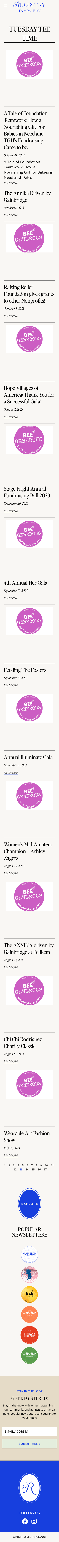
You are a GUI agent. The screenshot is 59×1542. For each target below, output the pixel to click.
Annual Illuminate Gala (28, 757)
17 (45, 1169)
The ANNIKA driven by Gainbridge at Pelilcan (29, 948)
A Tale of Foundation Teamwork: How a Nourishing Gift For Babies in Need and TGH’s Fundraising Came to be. (26, 130)
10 (46, 1165)
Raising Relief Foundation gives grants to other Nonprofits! (29, 294)
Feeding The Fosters (25, 669)
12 (14, 1169)
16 (39, 1169)
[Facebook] (25, 1521)
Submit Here (29, 1444)
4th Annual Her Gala (25, 582)
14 (27, 1169)
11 (52, 1165)
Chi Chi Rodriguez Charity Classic (23, 1042)
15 (33, 1169)
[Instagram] (34, 1521)
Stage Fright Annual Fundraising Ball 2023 (27, 492)
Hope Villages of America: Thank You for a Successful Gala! (29, 394)
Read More (11, 183)
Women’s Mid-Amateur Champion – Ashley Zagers (28, 851)
